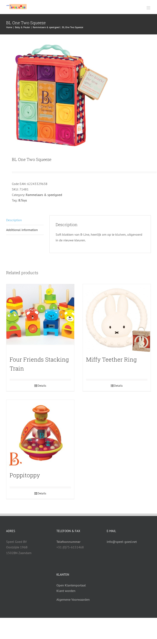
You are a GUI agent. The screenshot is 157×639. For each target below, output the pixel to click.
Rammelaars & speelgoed (44, 195)
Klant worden (65, 591)
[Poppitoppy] (40, 433)
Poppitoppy (25, 475)
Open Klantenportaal (71, 585)
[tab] (25, 220)
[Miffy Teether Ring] (117, 318)
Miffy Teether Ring (111, 359)
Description (14, 220)
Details (42, 385)
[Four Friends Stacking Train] (40, 318)
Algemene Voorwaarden (73, 599)
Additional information (22, 230)
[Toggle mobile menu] (149, 8)
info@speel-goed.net (122, 542)
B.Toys (22, 200)
